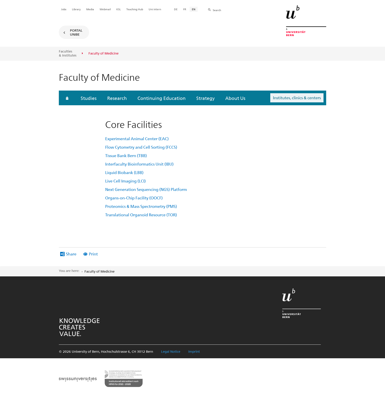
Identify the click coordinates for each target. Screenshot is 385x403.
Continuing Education (161, 98)
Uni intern (155, 9)
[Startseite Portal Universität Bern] (306, 20)
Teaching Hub (134, 9)
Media (90, 9)
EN (193, 9)
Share (71, 254)
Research (117, 98)
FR (184, 9)
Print (93, 254)
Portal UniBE (76, 32)
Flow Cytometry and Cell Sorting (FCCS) (141, 147)
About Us (235, 98)
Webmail (105, 9)
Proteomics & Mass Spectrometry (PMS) (141, 206)
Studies (88, 98)
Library (76, 9)
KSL (118, 9)
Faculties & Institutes (67, 53)
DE (176, 9)
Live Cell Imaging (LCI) (125, 181)
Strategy (205, 98)
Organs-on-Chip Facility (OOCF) (134, 197)
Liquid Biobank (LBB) (124, 172)
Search (217, 10)
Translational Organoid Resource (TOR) (141, 214)
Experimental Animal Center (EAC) (137, 138)
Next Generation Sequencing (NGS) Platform (146, 189)
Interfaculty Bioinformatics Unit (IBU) (139, 164)
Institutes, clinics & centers (297, 97)
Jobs (63, 9)
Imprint (194, 351)
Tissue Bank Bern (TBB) (126, 155)
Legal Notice (170, 351)
